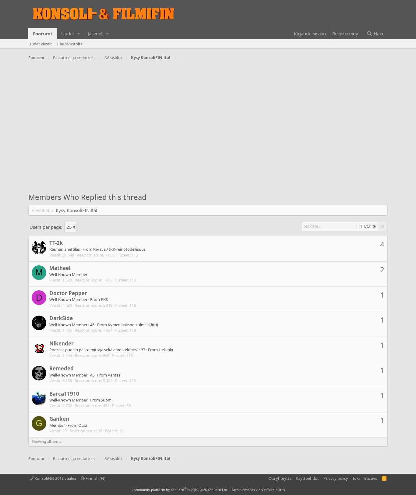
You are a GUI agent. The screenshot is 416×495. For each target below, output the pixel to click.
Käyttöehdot (307, 478)
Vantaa (114, 375)
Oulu (82, 425)
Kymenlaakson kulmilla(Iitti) (133, 324)
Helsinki (166, 349)
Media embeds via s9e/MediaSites (258, 489)
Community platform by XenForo (180, 489)
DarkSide (61, 318)
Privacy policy (335, 478)
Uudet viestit (40, 44)
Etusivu (371, 478)
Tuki (356, 478)
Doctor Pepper (68, 293)
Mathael (59, 267)
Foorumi (42, 33)
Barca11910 (64, 393)
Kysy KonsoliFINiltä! (76, 210)
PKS (104, 299)
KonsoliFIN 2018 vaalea (54, 478)
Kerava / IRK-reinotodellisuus (119, 249)
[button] (79, 33)
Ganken (59, 418)
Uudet (67, 33)
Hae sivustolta (70, 44)
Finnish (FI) (95, 478)
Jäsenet (95, 33)
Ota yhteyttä (279, 478)
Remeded (61, 368)
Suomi (106, 400)
